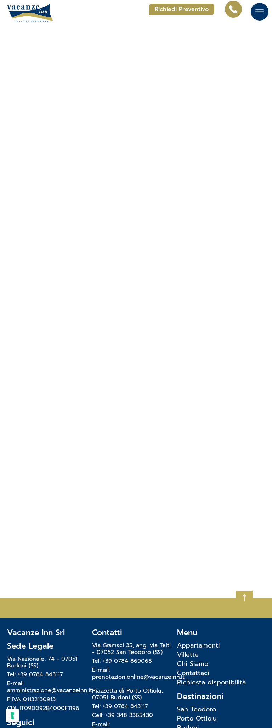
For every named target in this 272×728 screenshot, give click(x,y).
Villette (188, 654)
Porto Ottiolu (197, 718)
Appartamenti (198, 645)
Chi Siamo (192, 664)
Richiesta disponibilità (211, 682)
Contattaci (193, 673)
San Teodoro (196, 709)
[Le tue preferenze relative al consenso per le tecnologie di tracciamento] (12, 715)
